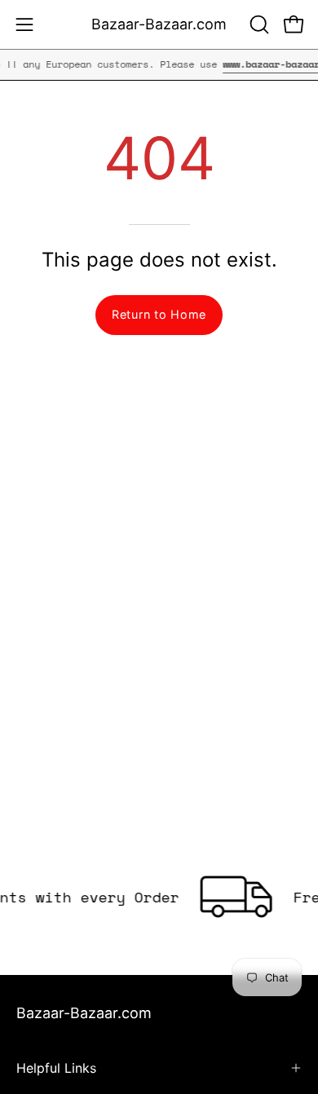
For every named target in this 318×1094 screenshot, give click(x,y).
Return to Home (159, 314)
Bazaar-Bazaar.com (159, 24)
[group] (159, 64)
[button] (257, 24)
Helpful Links (56, 1068)
